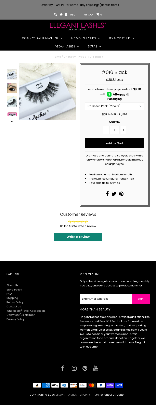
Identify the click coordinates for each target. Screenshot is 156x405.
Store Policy (14, 290)
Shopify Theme (90, 394)
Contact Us (13, 306)
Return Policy (14, 302)
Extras (92, 46)
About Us (12, 285)
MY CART (93, 15)
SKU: (104, 114)
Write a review (78, 236)
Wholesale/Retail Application (25, 311)
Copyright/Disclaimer (20, 315)
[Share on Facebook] (107, 195)
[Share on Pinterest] (121, 195)
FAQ (9, 294)
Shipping (12, 298)
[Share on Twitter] (114, 195)
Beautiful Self (108, 321)
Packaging (114, 99)
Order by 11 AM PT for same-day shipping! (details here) (79, 5)
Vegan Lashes (65, 46)
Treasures (87, 321)
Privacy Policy (15, 319)
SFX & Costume (119, 38)
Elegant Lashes (66, 394)
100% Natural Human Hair (40, 38)
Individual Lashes (83, 38)
